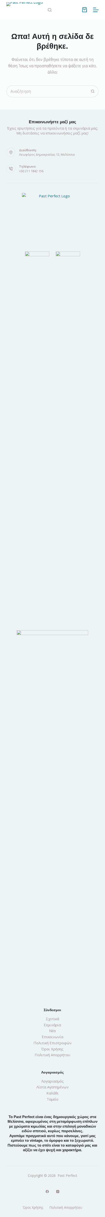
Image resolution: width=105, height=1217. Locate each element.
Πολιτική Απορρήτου (52, 1054)
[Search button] (92, 91)
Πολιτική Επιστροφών (52, 1042)
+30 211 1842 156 (31, 171)
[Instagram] (57, 1191)
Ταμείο (52, 1099)
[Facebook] (47, 1191)
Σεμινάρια (52, 1024)
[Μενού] (96, 10)
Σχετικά (52, 1018)
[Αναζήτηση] (50, 10)
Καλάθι (52, 1093)
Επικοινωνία (52, 1036)
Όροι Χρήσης (52, 1048)
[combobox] (47, 91)
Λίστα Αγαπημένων (52, 1086)
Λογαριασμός (52, 1081)
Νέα (52, 1030)
